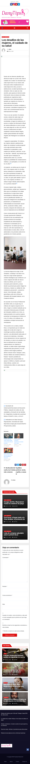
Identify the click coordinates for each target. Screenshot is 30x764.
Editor (10, 49)
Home (5, 761)
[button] (27, 28)
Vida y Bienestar (7, 515)
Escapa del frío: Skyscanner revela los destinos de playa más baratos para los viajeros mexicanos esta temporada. (14, 504)
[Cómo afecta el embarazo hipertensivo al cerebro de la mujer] (18, 435)
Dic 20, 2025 (8, 537)
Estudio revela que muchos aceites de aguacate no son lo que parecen (14, 657)
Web (3, 604)
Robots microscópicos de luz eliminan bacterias (13, 733)
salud (5, 653)
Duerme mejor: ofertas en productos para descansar (14, 729)
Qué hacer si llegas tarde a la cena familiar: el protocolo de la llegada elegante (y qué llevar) (14, 520)
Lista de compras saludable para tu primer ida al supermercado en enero (14, 534)
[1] (4, 406)
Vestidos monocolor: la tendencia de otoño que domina (12, 671)
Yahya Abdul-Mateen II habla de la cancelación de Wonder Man (14, 700)
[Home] (2, 28)
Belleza (5, 682)
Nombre (4, 586)
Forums (17, 761)
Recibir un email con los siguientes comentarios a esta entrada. (14, 626)
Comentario (5, 557)
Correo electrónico (7, 595)
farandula (6, 697)
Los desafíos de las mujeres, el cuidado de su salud (14, 43)
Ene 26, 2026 (8, 506)
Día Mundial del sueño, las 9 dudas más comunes (9, 470)
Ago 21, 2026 (8, 659)
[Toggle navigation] (14, 28)
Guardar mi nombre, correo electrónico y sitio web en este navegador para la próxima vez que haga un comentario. (14, 617)
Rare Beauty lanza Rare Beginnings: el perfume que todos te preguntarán (13, 686)
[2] (4, 419)
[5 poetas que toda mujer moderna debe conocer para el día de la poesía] (8, 435)
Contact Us (24, 761)
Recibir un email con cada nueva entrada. (14, 631)
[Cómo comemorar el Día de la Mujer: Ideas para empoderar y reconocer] (8, 450)
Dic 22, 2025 (8, 521)
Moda (5, 668)
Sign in (11, 761)
